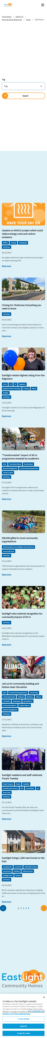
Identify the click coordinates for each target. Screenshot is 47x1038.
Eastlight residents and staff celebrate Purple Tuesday (22, 776)
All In (4, 464)
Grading (26, 388)
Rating (34, 388)
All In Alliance (28, 701)
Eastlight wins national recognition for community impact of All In (22, 615)
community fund (8, 551)
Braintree (30, 697)
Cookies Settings (23, 1019)
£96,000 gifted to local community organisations (20, 539)
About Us (19, 16)
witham (38, 697)
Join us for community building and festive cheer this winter (20, 685)
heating (13, 243)
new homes (7, 871)
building (18, 875)
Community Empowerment (29, 468)
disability (26, 784)
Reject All (23, 1026)
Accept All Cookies (23, 1033)
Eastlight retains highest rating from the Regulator (23, 377)
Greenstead (16, 701)
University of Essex (15, 464)
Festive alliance (25, 705)
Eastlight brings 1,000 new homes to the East (23, 859)
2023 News (6, 247)
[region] (23, 1016)
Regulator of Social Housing (11, 388)
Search (25, 96)
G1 (11, 384)
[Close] (44, 997)
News (28, 19)
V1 (15, 384)
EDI (22, 788)
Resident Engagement (10, 468)
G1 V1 (5, 384)
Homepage (6, 16)
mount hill (18, 867)
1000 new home (28, 871)
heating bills (23, 243)
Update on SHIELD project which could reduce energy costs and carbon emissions (22, 234)
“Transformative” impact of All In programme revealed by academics (20, 457)
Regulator (22, 384)
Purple (18, 784)
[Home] (11, 5)
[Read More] (23, 214)
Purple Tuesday (8, 784)
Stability (5, 393)
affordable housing (31, 867)
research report (8, 473)
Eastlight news (7, 875)
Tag (3, 79)
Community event (9, 697)
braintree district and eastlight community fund (18, 547)
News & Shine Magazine (12, 19)
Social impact (28, 464)
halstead (21, 697)
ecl (38, 788)
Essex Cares (6, 792)
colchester (6, 701)
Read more (6, 266)
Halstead (17, 871)
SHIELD (5, 243)
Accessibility (30, 788)
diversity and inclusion (10, 788)
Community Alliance (9, 705)
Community (34, 693)
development (7, 867)
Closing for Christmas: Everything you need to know (21, 306)
